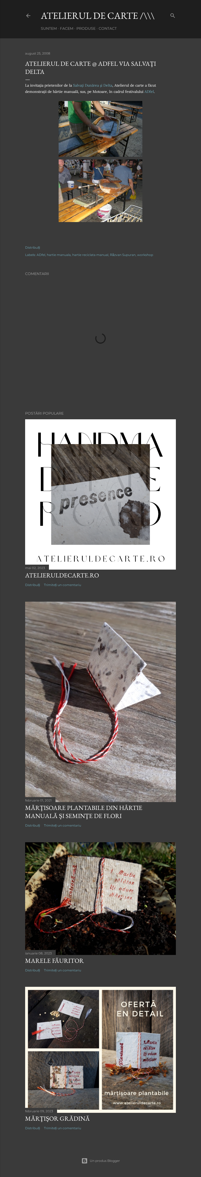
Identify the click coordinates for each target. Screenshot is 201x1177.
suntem (49, 28)
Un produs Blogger (105, 1161)
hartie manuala (59, 255)
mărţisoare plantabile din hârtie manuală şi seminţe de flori (83, 812)
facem (66, 28)
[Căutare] (173, 14)
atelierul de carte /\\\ (97, 15)
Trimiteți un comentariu (62, 585)
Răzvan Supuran (123, 255)
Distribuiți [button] (32, 247)
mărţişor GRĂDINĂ (57, 1118)
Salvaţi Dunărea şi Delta (92, 85)
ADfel (149, 91)
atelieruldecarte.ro (62, 575)
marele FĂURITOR (54, 961)
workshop (145, 255)
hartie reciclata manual (90, 255)
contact (108, 28)
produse (86, 28)
